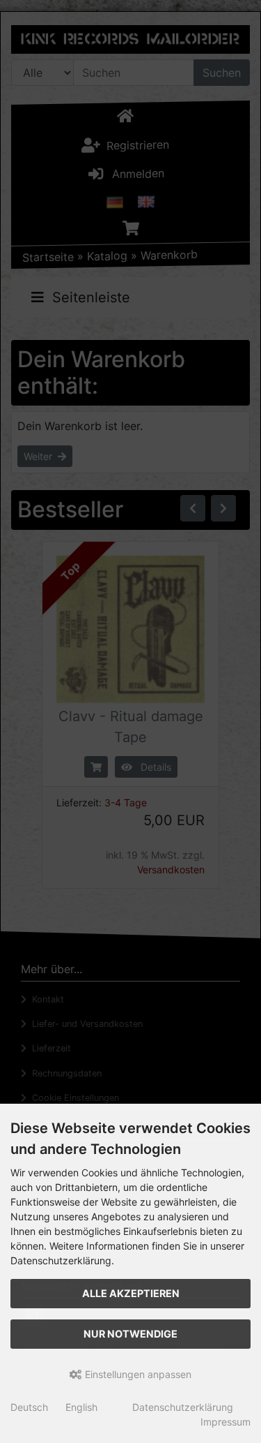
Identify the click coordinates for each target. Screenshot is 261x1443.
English (81, 1407)
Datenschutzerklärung (182, 1407)
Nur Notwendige (130, 1334)
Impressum (225, 1422)
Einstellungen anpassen (136, 1374)
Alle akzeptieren (131, 1293)
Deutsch (29, 1407)
